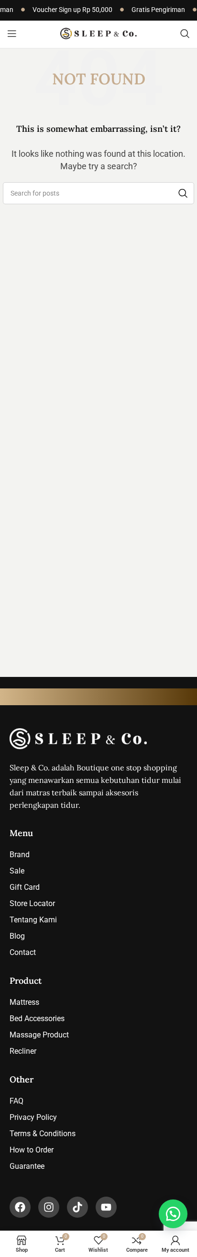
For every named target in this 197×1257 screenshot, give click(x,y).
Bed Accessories (37, 1018)
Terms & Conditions (43, 1133)
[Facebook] (20, 1207)
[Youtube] (106, 1207)
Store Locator (32, 903)
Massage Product (39, 1034)
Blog (17, 936)
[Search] (185, 33)
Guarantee (27, 1166)
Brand (20, 854)
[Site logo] (98, 32)
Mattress (24, 1002)
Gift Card (25, 887)
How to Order (32, 1149)
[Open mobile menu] (12, 33)
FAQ (16, 1101)
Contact (23, 952)
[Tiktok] (77, 1207)
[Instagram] (48, 1207)
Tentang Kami (33, 919)
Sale (17, 870)
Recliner (23, 1051)
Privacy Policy (33, 1117)
